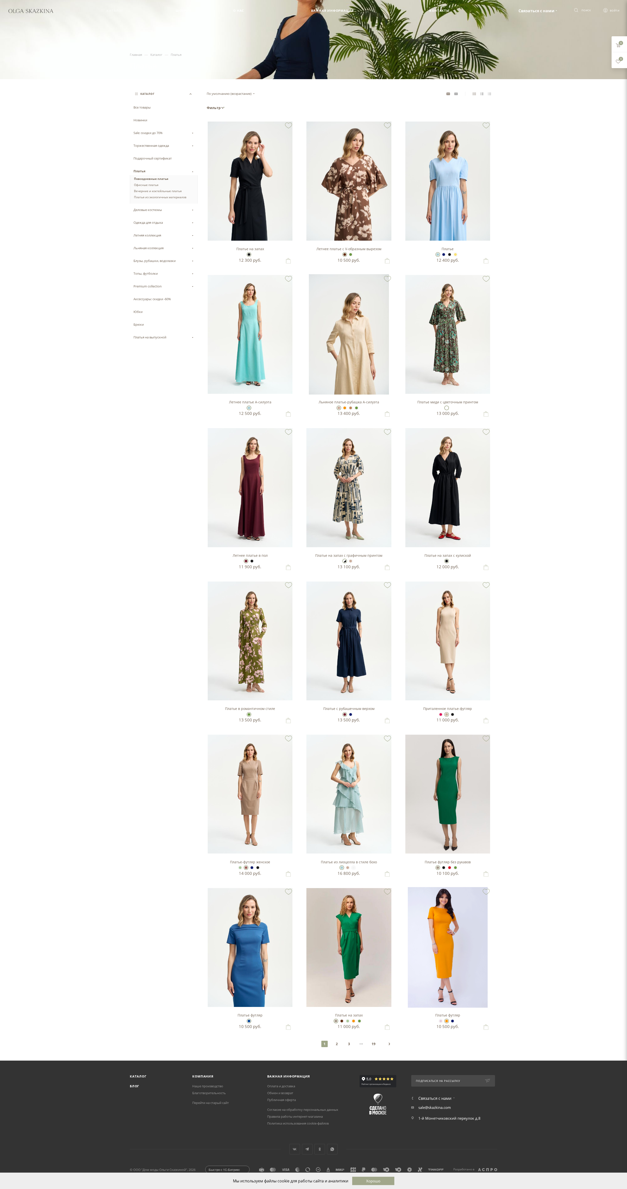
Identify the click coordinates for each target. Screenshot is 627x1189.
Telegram (307, 1149)
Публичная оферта (281, 1100)
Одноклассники (319, 1149)
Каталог (138, 1076)
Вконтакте (294, 1149)
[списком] (482, 94)
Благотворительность (209, 1093)
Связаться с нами (536, 10)
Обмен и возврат (280, 1093)
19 (373, 1043)
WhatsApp (332, 1149)
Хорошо (373, 1180)
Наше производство (207, 1086)
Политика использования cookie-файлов (298, 1123)
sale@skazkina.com (434, 1107)
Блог (134, 1086)
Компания (202, 1076)
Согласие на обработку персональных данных (302, 1109)
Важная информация (288, 1076)
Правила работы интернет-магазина (295, 1116)
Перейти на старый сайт (210, 1103)
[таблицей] (489, 94)
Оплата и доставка (281, 1086)
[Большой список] (456, 94)
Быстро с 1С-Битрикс (224, 1169)
